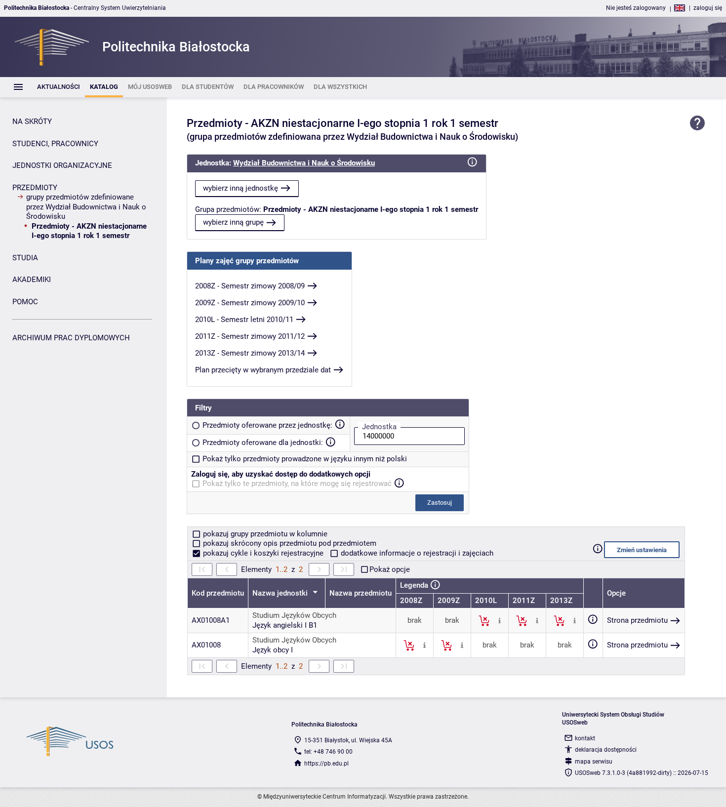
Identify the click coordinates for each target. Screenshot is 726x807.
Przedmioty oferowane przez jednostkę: (267, 425)
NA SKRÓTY (32, 121)
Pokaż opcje (389, 569)
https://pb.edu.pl (326, 763)
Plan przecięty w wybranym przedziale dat (263, 369)
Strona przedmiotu (637, 620)
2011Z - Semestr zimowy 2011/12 (250, 336)
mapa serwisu (593, 761)
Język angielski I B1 (284, 625)
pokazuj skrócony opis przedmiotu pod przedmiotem (288, 543)
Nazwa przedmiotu (360, 593)
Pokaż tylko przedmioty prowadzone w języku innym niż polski (304, 458)
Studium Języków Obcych (294, 615)
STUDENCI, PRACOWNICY (55, 143)
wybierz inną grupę (233, 222)
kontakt (585, 738)
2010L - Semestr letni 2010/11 (244, 319)
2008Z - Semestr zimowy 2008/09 (250, 286)
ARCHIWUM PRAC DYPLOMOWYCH (71, 337)
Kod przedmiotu (218, 593)
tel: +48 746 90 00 (328, 751)
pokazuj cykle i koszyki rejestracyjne (263, 553)
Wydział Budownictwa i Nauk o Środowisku (304, 163)
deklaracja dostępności (606, 749)
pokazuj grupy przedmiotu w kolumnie (264, 533)
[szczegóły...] (499, 620)
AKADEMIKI (31, 279)
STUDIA (25, 257)
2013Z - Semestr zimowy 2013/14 (250, 353)
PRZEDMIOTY (34, 187)
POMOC (25, 301)
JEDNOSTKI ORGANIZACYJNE (62, 165)
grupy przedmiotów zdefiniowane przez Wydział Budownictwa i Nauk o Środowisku (86, 207)
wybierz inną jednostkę (240, 188)
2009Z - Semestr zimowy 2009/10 (250, 302)
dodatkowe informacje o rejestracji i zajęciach (416, 553)
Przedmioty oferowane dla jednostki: (263, 442)
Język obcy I (272, 650)
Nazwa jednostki (281, 593)
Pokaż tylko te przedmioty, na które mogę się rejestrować (297, 483)
